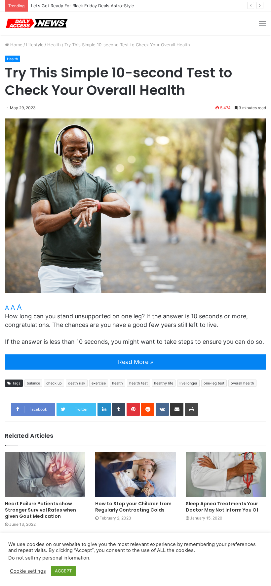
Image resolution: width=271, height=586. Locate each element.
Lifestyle (35, 44)
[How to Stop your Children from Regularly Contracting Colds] (135, 474)
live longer (188, 383)
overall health (242, 383)
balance (33, 383)
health (117, 383)
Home (15, 44)
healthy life (163, 383)
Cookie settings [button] (28, 571)
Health (54, 44)
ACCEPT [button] (63, 570)
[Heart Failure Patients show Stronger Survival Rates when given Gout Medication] (45, 474)
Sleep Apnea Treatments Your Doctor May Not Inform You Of (222, 506)
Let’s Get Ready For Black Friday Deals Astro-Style (82, 5)
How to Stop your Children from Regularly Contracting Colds (133, 506)
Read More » (135, 361)
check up (54, 383)
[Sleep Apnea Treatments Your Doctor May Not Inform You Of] (226, 474)
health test (138, 383)
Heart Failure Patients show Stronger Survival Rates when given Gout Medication (40, 509)
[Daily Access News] (36, 23)
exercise (99, 383)
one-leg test (214, 383)
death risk (76, 383)
